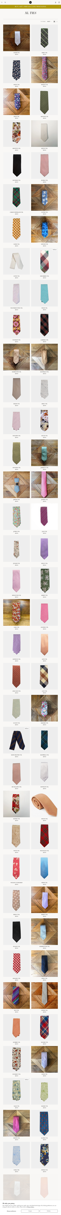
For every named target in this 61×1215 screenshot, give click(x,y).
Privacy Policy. (30, 1207)
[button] (49, 21)
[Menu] (2, 2)
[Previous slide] (1, 6)
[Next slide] (59, 6)
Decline (49, 1211)
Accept (30, 1211)
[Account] (55, 2)
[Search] (5, 2)
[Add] (27, 48)
